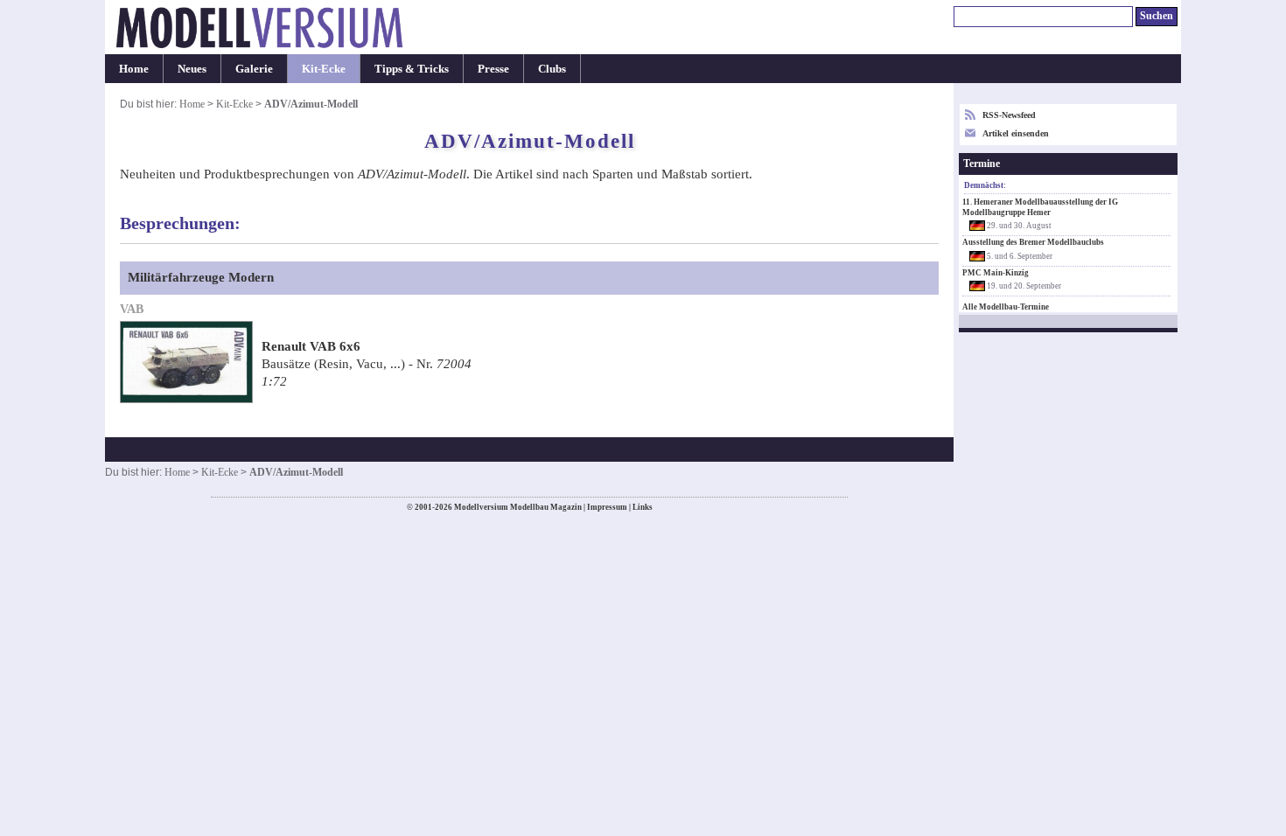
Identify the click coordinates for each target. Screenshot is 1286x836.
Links (643, 507)
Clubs (552, 68)
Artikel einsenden (1015, 133)
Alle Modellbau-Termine (1005, 307)
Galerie (254, 68)
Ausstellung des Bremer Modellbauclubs (1033, 242)
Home (134, 68)
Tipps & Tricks (411, 68)
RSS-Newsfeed (1009, 115)
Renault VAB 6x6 (311, 346)
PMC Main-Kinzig (995, 272)
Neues (192, 68)
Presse (493, 68)
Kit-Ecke (324, 68)
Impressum (607, 507)
